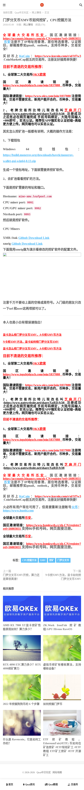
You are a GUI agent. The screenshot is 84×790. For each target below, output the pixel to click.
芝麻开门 (72, 110)
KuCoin (24, 56)
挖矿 (51, 560)
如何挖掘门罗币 (52, 704)
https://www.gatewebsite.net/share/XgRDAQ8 (35, 113)
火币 (74, 507)
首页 (10, 784)
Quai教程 (53, 784)
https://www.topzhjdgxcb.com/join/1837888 (32, 85)
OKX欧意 (39, 74)
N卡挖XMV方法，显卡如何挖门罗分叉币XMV (31, 341)
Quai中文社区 (42, 5)
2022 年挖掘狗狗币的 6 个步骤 (21, 704)
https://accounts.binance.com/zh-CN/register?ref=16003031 (42, 38)
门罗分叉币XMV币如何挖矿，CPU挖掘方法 (37, 20)
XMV (43, 560)
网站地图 (57, 772)
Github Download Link (33, 237)
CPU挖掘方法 (29, 560)
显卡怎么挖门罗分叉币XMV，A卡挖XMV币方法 (32, 334)
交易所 (74, 784)
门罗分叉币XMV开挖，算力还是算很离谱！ (21, 577)
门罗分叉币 (63, 560)
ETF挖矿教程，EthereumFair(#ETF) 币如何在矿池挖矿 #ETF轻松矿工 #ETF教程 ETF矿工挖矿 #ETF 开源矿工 (62, 747)
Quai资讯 (30, 784)
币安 (40, 35)
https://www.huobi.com (18, 510)
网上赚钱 (36, 12)
